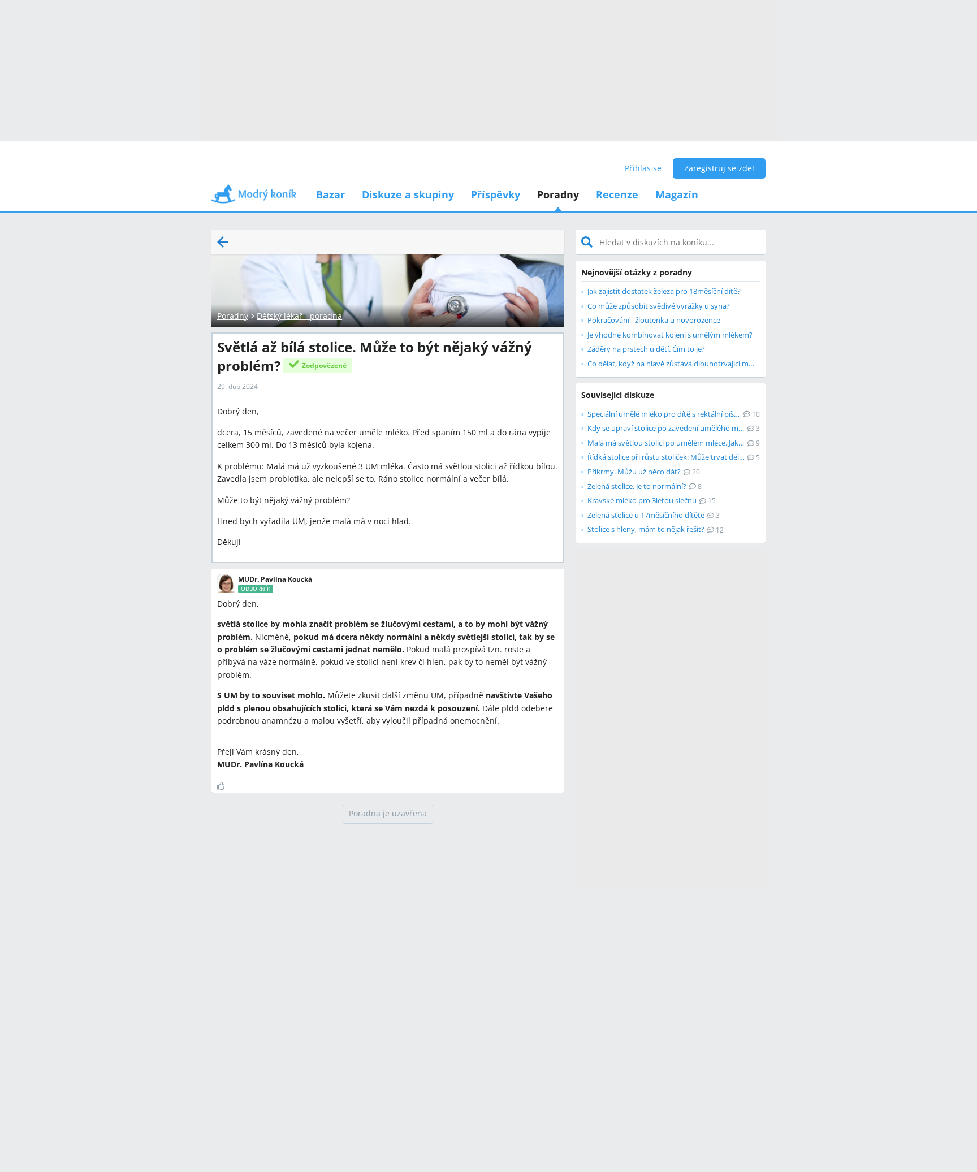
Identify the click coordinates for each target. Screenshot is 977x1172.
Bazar (330, 194)
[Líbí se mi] (225, 786)
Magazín (676, 194)
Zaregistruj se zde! (719, 168)
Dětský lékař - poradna (299, 315)
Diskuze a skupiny (408, 194)
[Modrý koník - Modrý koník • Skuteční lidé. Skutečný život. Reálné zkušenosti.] (253, 197)
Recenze (617, 194)
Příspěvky (495, 194)
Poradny (558, 194)
